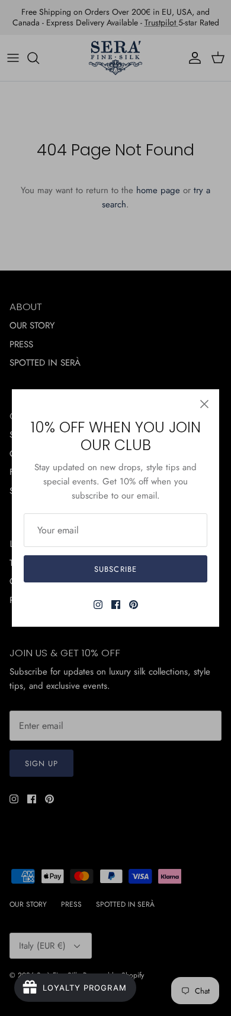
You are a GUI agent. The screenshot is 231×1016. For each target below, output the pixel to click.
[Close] (204, 404)
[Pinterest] (133, 604)
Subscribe (115, 569)
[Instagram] (98, 604)
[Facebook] (115, 604)
